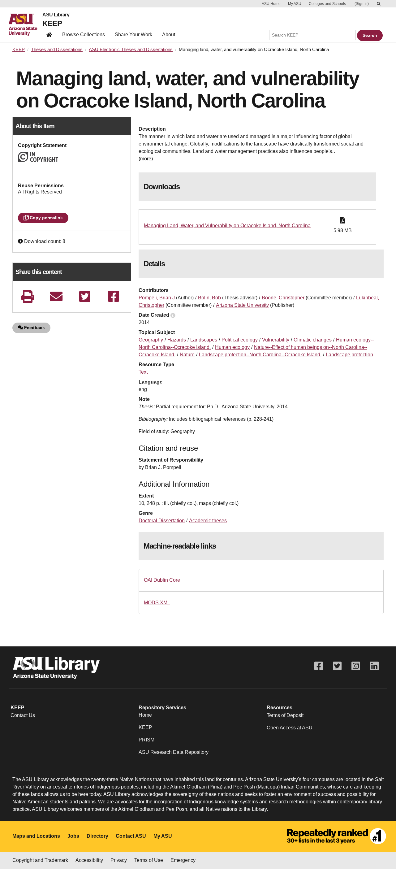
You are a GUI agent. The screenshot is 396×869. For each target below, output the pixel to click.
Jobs (73, 836)
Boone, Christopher (283, 297)
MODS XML (157, 602)
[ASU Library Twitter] (337, 666)
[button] (21, 241)
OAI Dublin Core (162, 580)
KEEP (52, 23)
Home (145, 715)
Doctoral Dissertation (162, 520)
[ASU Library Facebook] (318, 666)
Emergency (183, 860)
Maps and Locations (36, 836)
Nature (187, 354)
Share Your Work (133, 34)
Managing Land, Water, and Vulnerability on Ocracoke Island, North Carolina (227, 225)
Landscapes (203, 339)
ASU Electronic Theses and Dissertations (131, 49)
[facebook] (113, 296)
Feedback (34, 327)
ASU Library (55, 14)
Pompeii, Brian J (157, 297)
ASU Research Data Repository (174, 752)
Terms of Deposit (285, 715)
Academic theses (208, 520)
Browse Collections (83, 34)
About (168, 34)
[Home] (25, 24)
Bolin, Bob (209, 297)
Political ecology (240, 339)
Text (143, 372)
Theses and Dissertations (57, 49)
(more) (146, 158)
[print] (27, 296)
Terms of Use (148, 860)
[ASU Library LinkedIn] (374, 666)
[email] (56, 296)
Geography (151, 339)
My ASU (294, 4)
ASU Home (271, 4)
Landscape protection (349, 354)
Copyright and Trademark (40, 860)
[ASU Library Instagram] (355, 666)
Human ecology (232, 347)
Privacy (118, 860)
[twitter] (84, 296)
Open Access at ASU (289, 727)
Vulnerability (275, 339)
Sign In (362, 4)
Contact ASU (131, 836)
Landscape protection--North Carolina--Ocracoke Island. (260, 354)
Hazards (176, 339)
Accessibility (89, 860)
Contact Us (23, 715)
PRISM (146, 739)
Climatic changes (313, 339)
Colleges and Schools (327, 4)
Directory (97, 836)
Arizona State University (242, 305)
